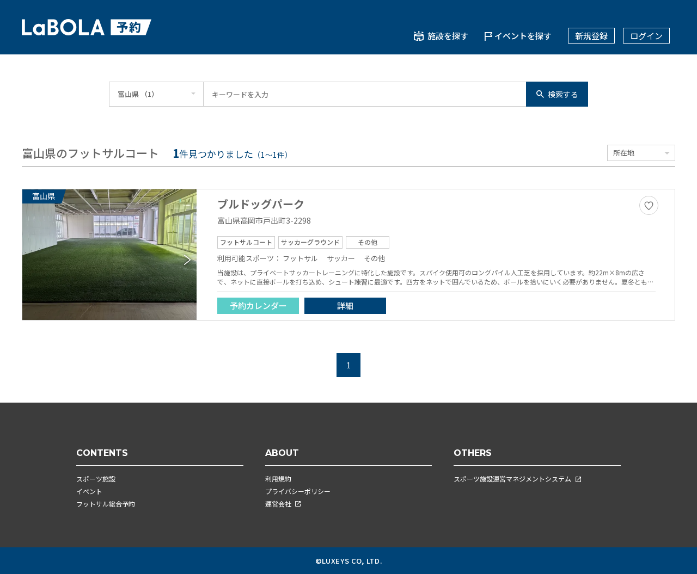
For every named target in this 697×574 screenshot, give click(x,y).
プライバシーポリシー (298, 491)
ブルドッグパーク (260, 204)
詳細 (345, 305)
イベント (89, 491)
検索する (563, 94)
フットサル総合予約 (105, 503)
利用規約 (278, 478)
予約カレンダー (258, 305)
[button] (187, 260)
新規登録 (591, 35)
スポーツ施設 (95, 478)
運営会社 (278, 503)
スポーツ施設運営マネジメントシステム (512, 478)
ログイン (646, 35)
